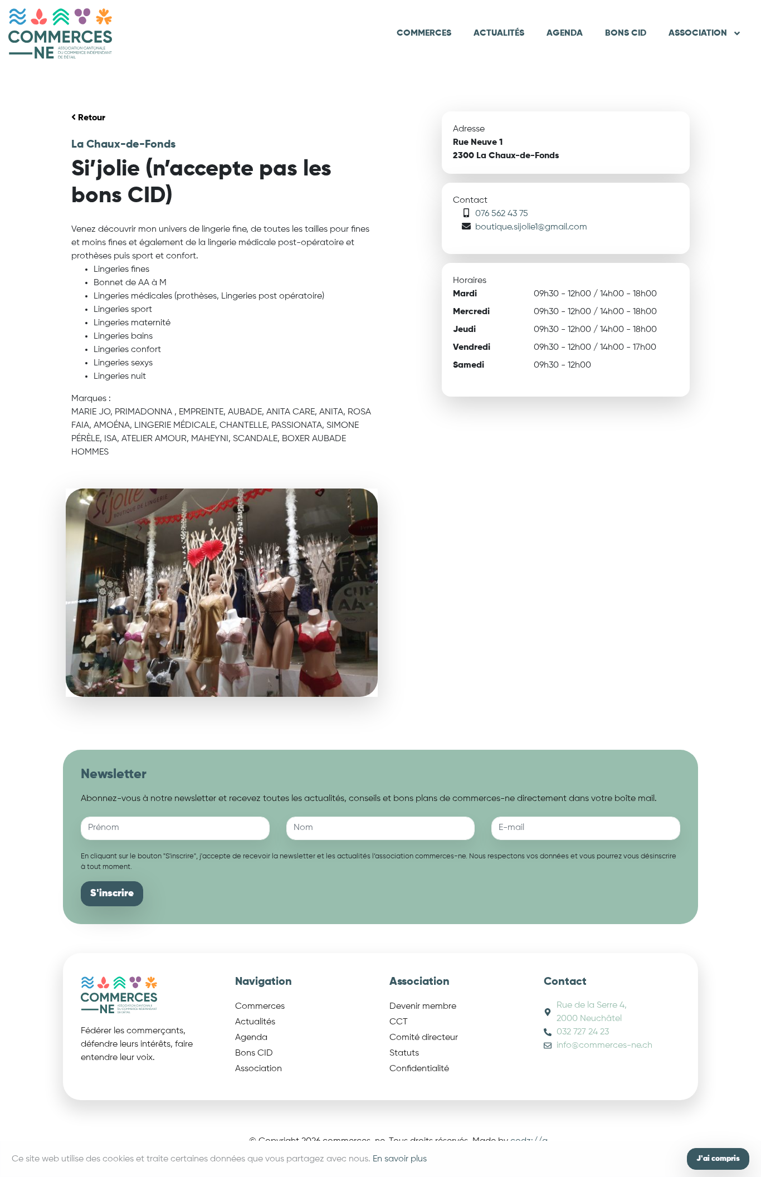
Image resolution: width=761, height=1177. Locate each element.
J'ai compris (718, 1159)
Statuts (404, 1053)
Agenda (565, 33)
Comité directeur (423, 1037)
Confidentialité (419, 1068)
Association (698, 33)
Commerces (424, 33)
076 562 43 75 (501, 213)
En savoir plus (400, 1159)
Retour (90, 118)
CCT (398, 1022)
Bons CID (625, 33)
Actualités (499, 33)
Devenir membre (422, 1006)
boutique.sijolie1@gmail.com (531, 227)
